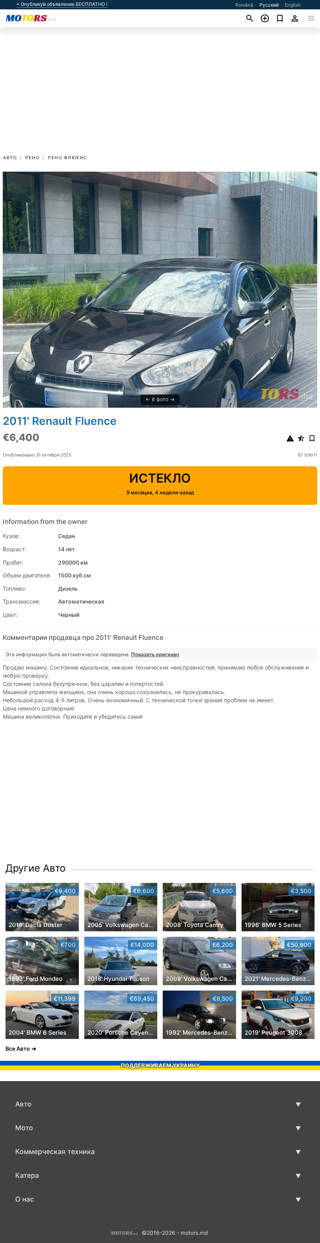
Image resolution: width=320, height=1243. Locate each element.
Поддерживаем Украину (160, 1065)
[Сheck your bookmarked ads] (280, 18)
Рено (32, 157)
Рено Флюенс (67, 157)
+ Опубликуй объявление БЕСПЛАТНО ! (61, 4)
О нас (24, 1199)
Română (244, 5)
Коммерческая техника (55, 1151)
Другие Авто (35, 868)
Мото (24, 1128)
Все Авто (17, 1048)
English (292, 5)
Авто (10, 157)
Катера (27, 1175)
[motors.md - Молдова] (124, 1232)
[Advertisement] (160, 94)
